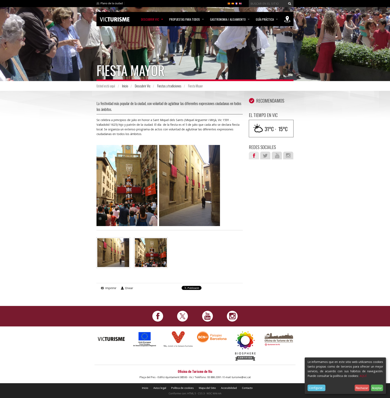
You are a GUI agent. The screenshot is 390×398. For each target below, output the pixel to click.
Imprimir (110, 288)
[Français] (236, 3)
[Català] (229, 3)
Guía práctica (265, 19)
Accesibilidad (229, 388)
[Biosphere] (245, 346)
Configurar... (316, 388)
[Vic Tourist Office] (279, 339)
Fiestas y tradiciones (169, 86)
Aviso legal (159, 388)
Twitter (265, 155)
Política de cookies (182, 388)
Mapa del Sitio (207, 388)
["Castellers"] (151, 254)
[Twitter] (182, 316)
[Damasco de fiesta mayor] (113, 254)
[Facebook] (157, 316)
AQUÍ (363, 376)
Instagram (288, 155)
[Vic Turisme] (115, 18)
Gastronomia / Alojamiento (228, 19)
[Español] (232, 3)
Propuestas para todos (184, 19)
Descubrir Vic (150, 19)
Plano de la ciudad (112, 3)
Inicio (125, 86)
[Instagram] (232, 316)
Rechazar (362, 388)
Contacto (247, 388)
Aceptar (377, 388)
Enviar (129, 288)
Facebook (254, 155)
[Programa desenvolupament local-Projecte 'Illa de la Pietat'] (144, 339)
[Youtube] (207, 316)
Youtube (277, 155)
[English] (240, 3)
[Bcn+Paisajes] (211, 337)
